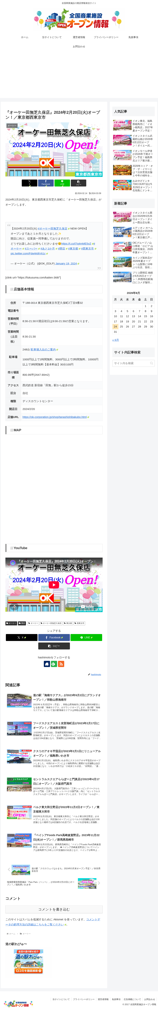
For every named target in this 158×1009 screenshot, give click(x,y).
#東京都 (73, 248)
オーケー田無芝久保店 (52, 623)
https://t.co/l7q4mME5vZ (76, 243)
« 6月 (115, 340)
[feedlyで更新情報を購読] (54, 664)
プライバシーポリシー (84, 999)
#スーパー (31, 248)
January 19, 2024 (66, 263)
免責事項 (116, 999)
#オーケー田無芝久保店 (52, 228)
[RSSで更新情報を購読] (61, 664)
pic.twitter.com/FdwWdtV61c (28, 253)
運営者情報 (103, 999)
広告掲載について (132, 999)
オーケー (12, 623)
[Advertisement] (79, 76)
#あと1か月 (48, 248)
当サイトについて (61, 999)
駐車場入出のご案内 (43, 349)
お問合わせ (149, 999)
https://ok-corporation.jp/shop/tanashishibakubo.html (55, 417)
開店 (23, 623)
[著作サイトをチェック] (47, 664)
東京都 (69, 623)
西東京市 (80, 623)
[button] (78, 183)
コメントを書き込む (54, 909)
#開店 (61, 248)
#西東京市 (87, 248)
